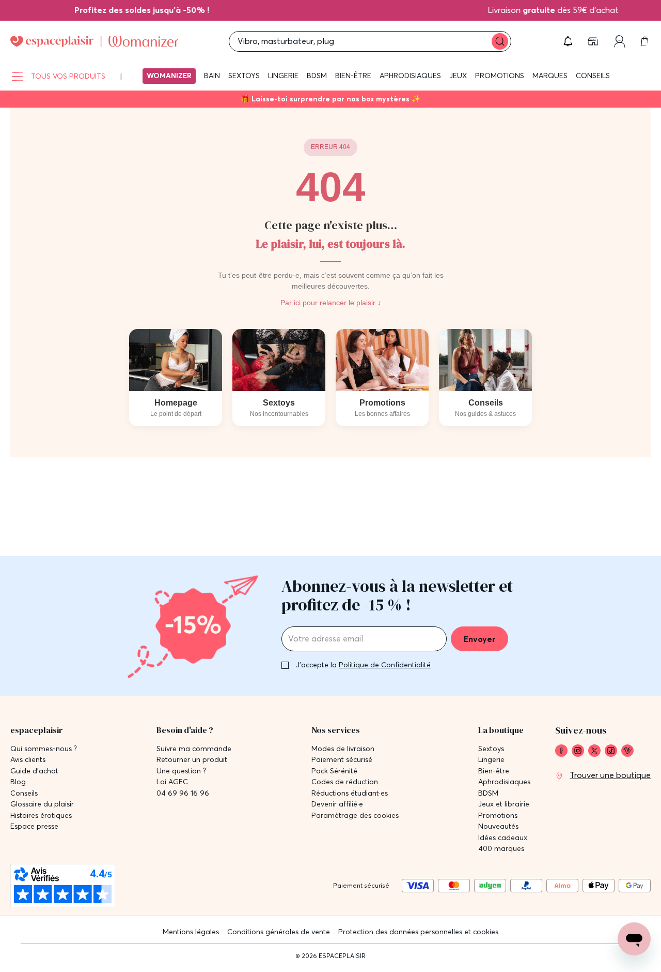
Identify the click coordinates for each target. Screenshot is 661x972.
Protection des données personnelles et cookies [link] (418, 931)
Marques (550, 75)
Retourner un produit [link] (191, 759)
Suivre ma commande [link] (193, 748)
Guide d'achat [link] (34, 771)
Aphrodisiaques (410, 75)
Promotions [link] (497, 815)
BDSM (317, 75)
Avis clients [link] (27, 759)
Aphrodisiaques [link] (504, 781)
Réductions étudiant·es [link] (349, 793)
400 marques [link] (501, 848)
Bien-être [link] (493, 771)
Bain (212, 75)
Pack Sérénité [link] (334, 771)
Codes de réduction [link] (344, 781)
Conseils (593, 75)
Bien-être (353, 75)
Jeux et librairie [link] (503, 804)
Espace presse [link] (34, 826)
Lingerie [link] (491, 759)
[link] (150, 10)
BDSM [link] (488, 793)
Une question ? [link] (181, 771)
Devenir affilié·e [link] (337, 804)
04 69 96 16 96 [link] (182, 793)
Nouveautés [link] (498, 826)
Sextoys (244, 75)
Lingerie (283, 75)
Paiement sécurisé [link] (341, 759)
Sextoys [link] (491, 748)
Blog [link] (18, 781)
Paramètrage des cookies (355, 815)
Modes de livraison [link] (342, 748)
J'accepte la (363, 664)
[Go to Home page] (94, 41)
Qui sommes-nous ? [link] (43, 748)
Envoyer (479, 639)
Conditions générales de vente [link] (278, 931)
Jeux (458, 75)
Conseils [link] (24, 793)
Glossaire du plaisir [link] (42, 804)
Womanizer (169, 75)
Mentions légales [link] (191, 931)
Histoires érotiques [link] (41, 815)
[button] (568, 41)
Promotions (499, 75)
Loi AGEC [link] (172, 781)
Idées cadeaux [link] (502, 837)
